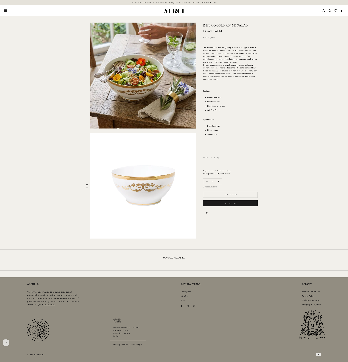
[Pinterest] (218, 158)
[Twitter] (214, 158)
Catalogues (186, 292)
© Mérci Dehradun (35, 355)
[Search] (329, 10)
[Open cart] (342, 10)
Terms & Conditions (311, 292)
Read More (211, 2)
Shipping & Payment (311, 304)
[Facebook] (211, 158)
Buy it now (230, 203)
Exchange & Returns (311, 300)
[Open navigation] (5, 10)
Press (183, 300)
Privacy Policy (308, 296)
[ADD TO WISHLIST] (206, 213)
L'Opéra (184, 296)
